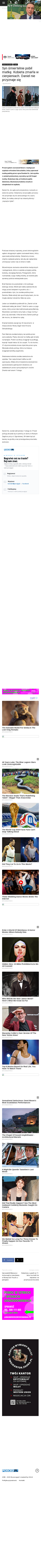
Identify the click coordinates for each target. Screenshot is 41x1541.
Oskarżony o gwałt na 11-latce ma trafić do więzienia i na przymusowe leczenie (30, 1276)
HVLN (31, 1477)
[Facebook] (37, 1470)
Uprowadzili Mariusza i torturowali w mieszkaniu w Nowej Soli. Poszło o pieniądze (10, 1276)
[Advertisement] (20, 31)
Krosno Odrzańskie (7, 64)
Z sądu (15, 64)
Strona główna (6, 8)
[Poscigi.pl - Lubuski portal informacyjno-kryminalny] (10, 1470)
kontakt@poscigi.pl (14, 483)
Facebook (25, 483)
